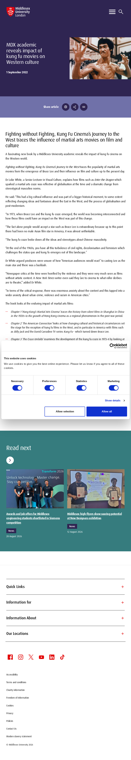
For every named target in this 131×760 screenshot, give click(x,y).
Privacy (9, 713)
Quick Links (65, 586)
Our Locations (65, 633)
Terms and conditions (16, 682)
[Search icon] (121, 12)
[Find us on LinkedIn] (52, 657)
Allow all (107, 411)
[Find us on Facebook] (10, 657)
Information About (65, 618)
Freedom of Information (17, 697)
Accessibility (12, 674)
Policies (9, 721)
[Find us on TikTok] (62, 657)
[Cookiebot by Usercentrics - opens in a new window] (112, 346)
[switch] (49, 388)
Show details (112, 400)
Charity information (15, 690)
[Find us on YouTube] (41, 657)
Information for (65, 602)
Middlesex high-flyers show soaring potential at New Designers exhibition (94, 516)
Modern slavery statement (19, 736)
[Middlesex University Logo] (18, 12)
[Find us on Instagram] (21, 657)
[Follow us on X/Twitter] (31, 657)
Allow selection (65, 411)
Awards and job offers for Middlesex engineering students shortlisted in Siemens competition (33, 518)
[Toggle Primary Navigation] (112, 12)
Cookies (9, 705)
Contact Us (11, 728)
